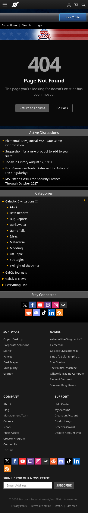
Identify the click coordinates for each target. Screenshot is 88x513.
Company (11, 396)
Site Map (72, 506)
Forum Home (9, 25)
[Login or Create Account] (69, 4)
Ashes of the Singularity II (66, 339)
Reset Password (65, 427)
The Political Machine (63, 368)
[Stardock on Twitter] (25, 305)
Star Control (57, 362)
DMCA (59, 506)
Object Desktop (13, 339)
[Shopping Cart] (76, 4)
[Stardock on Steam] (63, 305)
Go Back (62, 108)
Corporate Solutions (16, 345)
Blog (6, 410)
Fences (7, 356)
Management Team (15, 415)
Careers (8, 421)
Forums (8, 450)
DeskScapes (10, 362)
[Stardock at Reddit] (28, 313)
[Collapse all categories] (84, 200)
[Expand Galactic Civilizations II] (3, 201)
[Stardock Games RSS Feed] (59, 313)
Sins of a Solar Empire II (64, 356)
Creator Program (14, 438)
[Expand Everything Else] (3, 285)
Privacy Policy (19, 506)
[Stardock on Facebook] (32, 305)
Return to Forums (32, 108)
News (6, 427)
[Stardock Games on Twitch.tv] (48, 305)
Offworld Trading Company (67, 373)
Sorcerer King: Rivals (63, 385)
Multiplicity (10, 368)
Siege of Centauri (61, 379)
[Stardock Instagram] (55, 305)
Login (38, 25)
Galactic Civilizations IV (64, 351)
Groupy (8, 373)
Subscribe (64, 485)
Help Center (62, 404)
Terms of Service (41, 506)
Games (55, 332)
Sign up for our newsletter (26, 478)
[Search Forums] (83, 4)
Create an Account (66, 415)
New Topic (73, 17)
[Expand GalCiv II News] (3, 279)
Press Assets (11, 433)
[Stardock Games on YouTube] (40, 305)
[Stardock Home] (15, 4)
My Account (62, 410)
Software (11, 332)
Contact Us (10, 444)
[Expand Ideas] (7, 237)
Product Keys (63, 421)
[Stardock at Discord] (36, 313)
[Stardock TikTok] (44, 313)
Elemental (56, 345)
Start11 (8, 351)
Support (62, 396)
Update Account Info (68, 433)
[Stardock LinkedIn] (52, 313)
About (7, 404)
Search (26, 25)
